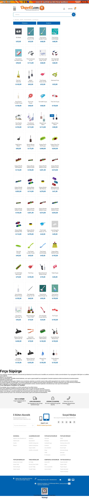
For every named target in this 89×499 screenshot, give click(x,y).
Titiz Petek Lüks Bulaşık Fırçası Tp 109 (42, 252)
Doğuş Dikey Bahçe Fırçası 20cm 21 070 (55, 252)
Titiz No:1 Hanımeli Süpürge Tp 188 (18, 81)
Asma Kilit (47, 462)
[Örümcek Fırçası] (30, 95)
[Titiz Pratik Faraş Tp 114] (43, 224)
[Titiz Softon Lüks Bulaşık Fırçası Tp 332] (55, 31)
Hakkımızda (16, 440)
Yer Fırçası (55, 315)
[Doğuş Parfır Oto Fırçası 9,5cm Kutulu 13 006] (43, 138)
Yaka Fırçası (55, 273)
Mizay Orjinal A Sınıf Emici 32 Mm (18, 337)
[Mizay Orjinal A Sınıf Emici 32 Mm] (18, 331)
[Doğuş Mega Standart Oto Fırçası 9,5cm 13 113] (30, 181)
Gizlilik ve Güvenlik (33, 450)
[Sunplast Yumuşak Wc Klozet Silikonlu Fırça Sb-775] (18, 352)
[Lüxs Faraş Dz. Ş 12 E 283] (55, 224)
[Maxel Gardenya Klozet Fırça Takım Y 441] (30, 74)
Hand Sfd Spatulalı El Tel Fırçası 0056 (31, 337)
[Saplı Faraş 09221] (18, 138)
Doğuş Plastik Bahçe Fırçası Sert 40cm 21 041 (42, 166)
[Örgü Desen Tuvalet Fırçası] (18, 95)
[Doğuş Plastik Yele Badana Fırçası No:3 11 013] (18, 159)
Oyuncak (46, 438)
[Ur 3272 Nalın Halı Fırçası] (18, 266)
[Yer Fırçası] (55, 309)
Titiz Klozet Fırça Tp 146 (30, 38)
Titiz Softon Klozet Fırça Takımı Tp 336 (55, 295)
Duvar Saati (63, 447)
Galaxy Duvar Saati (17, 462)
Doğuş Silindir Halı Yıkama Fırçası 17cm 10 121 (43, 188)
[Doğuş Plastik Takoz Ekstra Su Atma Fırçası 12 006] (43, 331)
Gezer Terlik (16, 464)
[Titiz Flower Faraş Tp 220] (43, 74)
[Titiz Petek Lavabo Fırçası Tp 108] (30, 245)
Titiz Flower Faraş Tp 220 (42, 81)
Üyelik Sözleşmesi (33, 445)
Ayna (45, 464)
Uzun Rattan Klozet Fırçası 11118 (18, 295)
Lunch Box (62, 455)
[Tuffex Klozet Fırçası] (55, 352)
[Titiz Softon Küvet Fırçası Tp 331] (43, 288)
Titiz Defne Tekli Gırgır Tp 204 (18, 316)
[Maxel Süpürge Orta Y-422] (30, 309)
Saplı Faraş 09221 (18, 145)
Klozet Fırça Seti (43, 359)
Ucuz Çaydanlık (48, 466)
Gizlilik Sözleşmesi (33, 443)
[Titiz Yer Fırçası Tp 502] (30, 52)
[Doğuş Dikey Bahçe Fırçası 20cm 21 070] (55, 245)
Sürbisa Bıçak (16, 466)
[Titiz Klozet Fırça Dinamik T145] (30, 117)
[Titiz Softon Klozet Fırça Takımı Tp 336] (55, 288)
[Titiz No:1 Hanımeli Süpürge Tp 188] (18, 74)
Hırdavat (46, 445)
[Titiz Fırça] (30, 266)
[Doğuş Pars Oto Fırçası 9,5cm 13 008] (55, 138)
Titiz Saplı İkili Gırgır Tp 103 (55, 59)
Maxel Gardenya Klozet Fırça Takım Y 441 (30, 81)
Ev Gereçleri (47, 455)
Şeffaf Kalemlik (64, 440)
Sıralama (48, 23)
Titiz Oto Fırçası (55, 101)
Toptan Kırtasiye (64, 471)
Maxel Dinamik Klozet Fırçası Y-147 (43, 273)
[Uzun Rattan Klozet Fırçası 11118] (18, 288)
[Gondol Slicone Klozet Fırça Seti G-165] (55, 331)
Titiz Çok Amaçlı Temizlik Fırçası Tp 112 (18, 252)
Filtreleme (24, 23)
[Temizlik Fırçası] (43, 95)
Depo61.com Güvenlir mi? (19, 438)
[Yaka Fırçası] (55, 266)
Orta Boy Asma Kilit (65, 443)
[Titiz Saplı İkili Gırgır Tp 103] (55, 52)
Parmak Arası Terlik (33, 464)
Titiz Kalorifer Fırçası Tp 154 (30, 295)
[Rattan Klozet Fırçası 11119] (30, 138)
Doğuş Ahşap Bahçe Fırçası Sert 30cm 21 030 (30, 166)
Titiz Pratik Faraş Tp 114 (42, 230)
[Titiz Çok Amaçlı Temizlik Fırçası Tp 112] (18, 245)
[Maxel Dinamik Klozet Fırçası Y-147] (43, 266)
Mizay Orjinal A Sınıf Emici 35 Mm (31, 359)
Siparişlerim (32, 440)
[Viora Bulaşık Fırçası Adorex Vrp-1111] (43, 309)
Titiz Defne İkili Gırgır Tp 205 (43, 59)
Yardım (15, 443)
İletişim (15, 445)
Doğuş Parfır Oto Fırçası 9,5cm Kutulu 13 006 (42, 145)
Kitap (45, 450)
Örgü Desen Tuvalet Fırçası (18, 102)
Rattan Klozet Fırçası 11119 (30, 145)
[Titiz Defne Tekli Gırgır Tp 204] (18, 309)
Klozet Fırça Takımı (55, 123)
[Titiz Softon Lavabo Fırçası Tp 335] (43, 31)
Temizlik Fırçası (43, 101)
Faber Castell (16, 469)
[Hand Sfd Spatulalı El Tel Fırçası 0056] (30, 331)
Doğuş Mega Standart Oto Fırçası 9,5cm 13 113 (30, 188)
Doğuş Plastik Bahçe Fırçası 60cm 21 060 (55, 166)
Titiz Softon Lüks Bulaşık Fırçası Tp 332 (55, 38)
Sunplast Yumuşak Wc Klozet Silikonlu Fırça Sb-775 (18, 359)
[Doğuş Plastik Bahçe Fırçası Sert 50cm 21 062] (18, 181)
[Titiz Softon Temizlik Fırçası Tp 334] (18, 52)
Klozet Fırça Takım (43, 123)
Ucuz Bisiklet (47, 447)
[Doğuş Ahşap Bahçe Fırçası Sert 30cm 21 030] (30, 159)
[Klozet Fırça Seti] (43, 352)
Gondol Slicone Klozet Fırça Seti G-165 (55, 337)
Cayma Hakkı (32, 447)
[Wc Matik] (18, 31)
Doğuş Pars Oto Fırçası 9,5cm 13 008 (55, 145)
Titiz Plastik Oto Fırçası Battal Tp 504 (18, 123)
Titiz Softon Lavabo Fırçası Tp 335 (43, 38)
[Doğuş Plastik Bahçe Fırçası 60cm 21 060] (55, 159)
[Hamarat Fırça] (55, 74)
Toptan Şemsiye (64, 469)
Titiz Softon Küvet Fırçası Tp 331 (43, 295)
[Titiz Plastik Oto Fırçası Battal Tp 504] (18, 117)
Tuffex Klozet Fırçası (55, 359)
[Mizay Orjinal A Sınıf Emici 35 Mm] (30, 352)
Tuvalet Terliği (32, 469)
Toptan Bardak (63, 462)
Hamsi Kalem (63, 445)
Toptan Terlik (63, 464)
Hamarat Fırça (55, 80)
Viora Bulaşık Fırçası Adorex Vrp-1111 (43, 316)
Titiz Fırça (30, 273)
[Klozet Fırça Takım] (43, 117)
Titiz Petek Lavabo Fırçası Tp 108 (31, 252)
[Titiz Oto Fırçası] (55, 95)
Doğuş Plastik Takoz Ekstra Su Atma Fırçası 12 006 (42, 337)
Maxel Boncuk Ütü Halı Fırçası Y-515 (55, 188)
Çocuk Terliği (32, 466)
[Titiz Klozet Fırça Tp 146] (30, 31)
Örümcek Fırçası (30, 102)
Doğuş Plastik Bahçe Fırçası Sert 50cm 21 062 (18, 188)
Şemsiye (62, 452)
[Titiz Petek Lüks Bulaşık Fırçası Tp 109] (43, 245)
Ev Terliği (31, 462)
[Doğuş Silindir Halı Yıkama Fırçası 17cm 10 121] (43, 181)
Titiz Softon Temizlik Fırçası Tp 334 (18, 59)
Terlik (45, 452)
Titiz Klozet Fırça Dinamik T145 (30, 123)
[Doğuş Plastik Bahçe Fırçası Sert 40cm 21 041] (43, 159)
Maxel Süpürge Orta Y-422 (31, 316)
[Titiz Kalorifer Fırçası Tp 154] (30, 288)
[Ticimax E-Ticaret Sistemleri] (44, 498)
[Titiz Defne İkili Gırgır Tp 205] (43, 52)
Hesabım (31, 438)
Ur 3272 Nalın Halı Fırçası (18, 273)
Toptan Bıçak (63, 466)
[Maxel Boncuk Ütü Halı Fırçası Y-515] (55, 181)
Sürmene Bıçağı (64, 450)
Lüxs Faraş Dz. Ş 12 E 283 (55, 230)
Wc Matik (18, 37)
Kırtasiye (46, 440)
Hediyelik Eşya (48, 443)
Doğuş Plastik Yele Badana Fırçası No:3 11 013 (18, 166)
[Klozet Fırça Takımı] (55, 117)
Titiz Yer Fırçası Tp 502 (30, 59)
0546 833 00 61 (68, 401)
